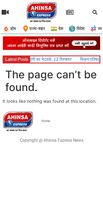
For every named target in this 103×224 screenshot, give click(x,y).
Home (45, 121)
